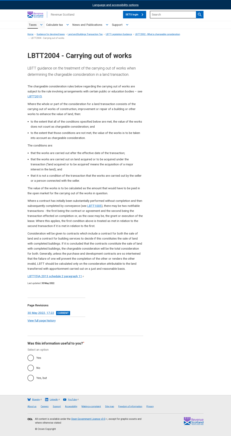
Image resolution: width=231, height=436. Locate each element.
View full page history (42, 320)
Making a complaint (91, 406)
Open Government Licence (88, 418)
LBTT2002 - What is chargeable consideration (157, 34)
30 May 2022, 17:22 (41, 313)
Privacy (150, 406)
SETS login (132, 14)
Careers (45, 406)
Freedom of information (130, 406)
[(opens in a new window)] (30, 419)
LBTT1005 (94, 206)
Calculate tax (54, 25)
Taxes (33, 25)
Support (117, 25)
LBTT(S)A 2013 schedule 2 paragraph (55, 276)
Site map (109, 406)
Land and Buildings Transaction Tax (85, 34)
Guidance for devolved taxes (51, 34)
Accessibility (71, 406)
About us (32, 406)
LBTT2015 (35, 96)
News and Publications (87, 25)
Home (30, 34)
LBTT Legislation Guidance (119, 34)
